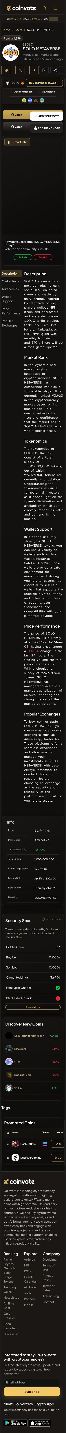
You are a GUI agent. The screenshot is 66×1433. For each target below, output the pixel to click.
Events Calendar (30, 1279)
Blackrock (20, 1048)
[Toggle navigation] (55, 8)
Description (10, 273)
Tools (27, 1293)
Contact (48, 1302)
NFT (26, 1265)
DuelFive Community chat (36, 1157)
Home (5, 30)
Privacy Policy (48, 1278)
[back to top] (55, 1425)
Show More (33, 1007)
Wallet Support (7, 299)
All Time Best (9, 1305)
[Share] (55, 69)
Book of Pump (23, 1074)
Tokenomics (10, 289)
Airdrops (30, 1287)
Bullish (23, 257)
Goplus (50, 929)
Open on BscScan (23, 91)
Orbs (17, 1061)
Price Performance (11, 311)
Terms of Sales (49, 1288)
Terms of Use (49, 1267)
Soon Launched (11, 1326)
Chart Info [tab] (20, 142)
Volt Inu (18, 1088)
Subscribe (31, 1392)
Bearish (42, 257)
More (19, 937)
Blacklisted (11, 1334)
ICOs (27, 1271)
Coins (18, 30)
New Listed (11, 1297)
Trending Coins (10, 1289)
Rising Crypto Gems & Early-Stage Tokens (9, 1270)
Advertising (51, 1296)
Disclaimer (50, 1259)
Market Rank (10, 281)
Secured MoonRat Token (29, 1035)
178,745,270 (36, 19)
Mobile (29, 1305)
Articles (29, 1259)
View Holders (48, 91)
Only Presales (10, 1316)
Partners (30, 1299)
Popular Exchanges (9, 323)
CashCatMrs (28, 1143)
